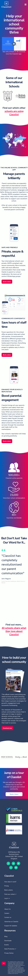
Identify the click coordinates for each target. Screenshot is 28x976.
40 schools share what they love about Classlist (14, 631)
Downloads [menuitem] (8, 941)
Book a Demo (14, 794)
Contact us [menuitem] (7, 917)
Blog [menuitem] (5, 936)
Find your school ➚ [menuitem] (10, 894)
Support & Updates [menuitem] (10, 926)
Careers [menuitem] (6, 913)
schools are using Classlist (14, 113)
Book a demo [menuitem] (8, 890)
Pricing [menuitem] (6, 886)
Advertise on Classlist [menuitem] (11, 922)
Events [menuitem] (6, 945)
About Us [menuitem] (7, 909)
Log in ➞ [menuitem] (7, 898)
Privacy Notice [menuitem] (8, 953)
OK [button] (3, 963)
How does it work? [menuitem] (10, 882)
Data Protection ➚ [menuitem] (10, 949)
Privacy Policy (21, 973)
